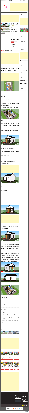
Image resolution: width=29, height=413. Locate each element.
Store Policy (9, 0)
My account (2, 0)
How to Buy (20, 12)
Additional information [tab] (7, 50)
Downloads (16, 12)
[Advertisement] (19, 7)
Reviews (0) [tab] (11, 50)
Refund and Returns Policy (23, 76)
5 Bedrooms (26, 401)
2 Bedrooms (25, 82)
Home (2, 12)
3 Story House (22, 49)
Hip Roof (21, 36)
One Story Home (22, 37)
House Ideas (8, 12)
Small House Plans (12, 46)
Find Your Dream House (23, 87)
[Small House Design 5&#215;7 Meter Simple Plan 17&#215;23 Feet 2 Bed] (4, 332)
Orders (2, 395)
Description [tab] (2, 50)
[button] (8, 23)
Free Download (12, 12)
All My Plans (5, 12)
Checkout (5, 0)
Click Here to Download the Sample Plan (15, 39)
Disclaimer (22, 65)
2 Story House (22, 48)
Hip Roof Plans (22, 88)
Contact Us (12, 0)
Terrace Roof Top (22, 41)
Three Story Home (22, 42)
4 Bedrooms (25, 83)
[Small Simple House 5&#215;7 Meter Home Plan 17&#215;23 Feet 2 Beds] (10, 332)
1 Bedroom (21, 82)
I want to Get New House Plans (18, 401)
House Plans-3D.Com (26, 405)
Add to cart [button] (4, 369)
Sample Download (25, 84)
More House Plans (3, 322)
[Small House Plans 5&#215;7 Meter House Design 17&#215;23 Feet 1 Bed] (16, 332)
